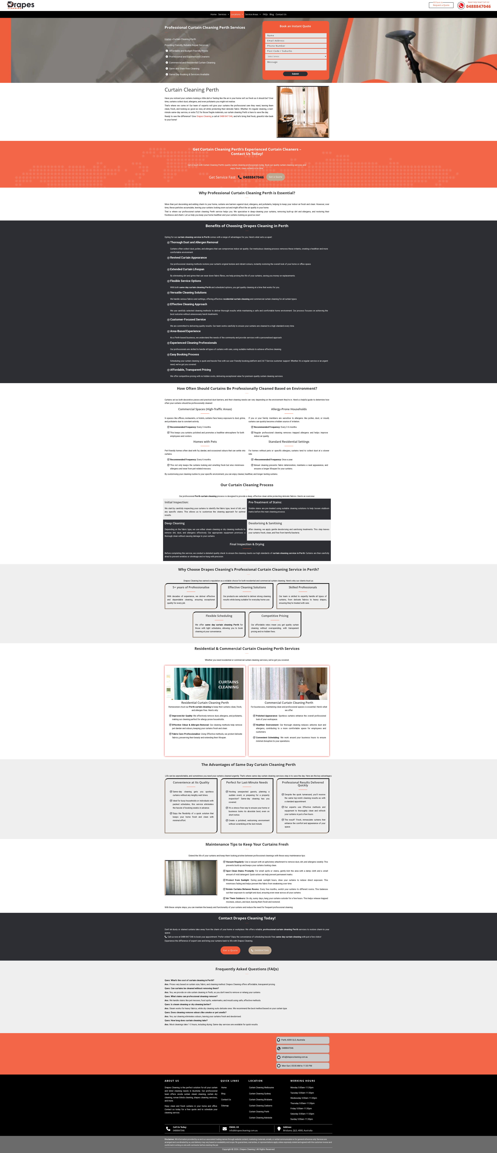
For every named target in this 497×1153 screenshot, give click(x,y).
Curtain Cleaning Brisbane (260, 1099)
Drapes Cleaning (204, 116)
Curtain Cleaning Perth (259, 1111)
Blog (272, 14)
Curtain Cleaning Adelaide (260, 1117)
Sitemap (225, 1105)
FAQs (265, 14)
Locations (235, 14)
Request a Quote (441, 4)
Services (222, 14)
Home (214, 14)
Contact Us (281, 14)
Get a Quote (275, 177)
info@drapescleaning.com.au (295, 1057)
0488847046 (478, 5)
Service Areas (251, 14)
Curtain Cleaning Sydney (260, 1093)
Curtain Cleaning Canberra (260, 1105)
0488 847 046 (226, 116)
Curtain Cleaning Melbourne (261, 1087)
